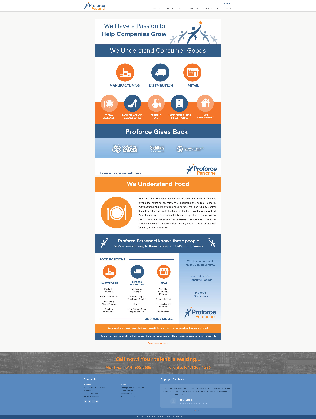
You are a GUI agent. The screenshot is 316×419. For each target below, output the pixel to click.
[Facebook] (85, 401)
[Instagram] (97, 401)
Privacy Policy (177, 416)
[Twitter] (89, 401)
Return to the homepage (158, 343)
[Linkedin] (93, 401)
